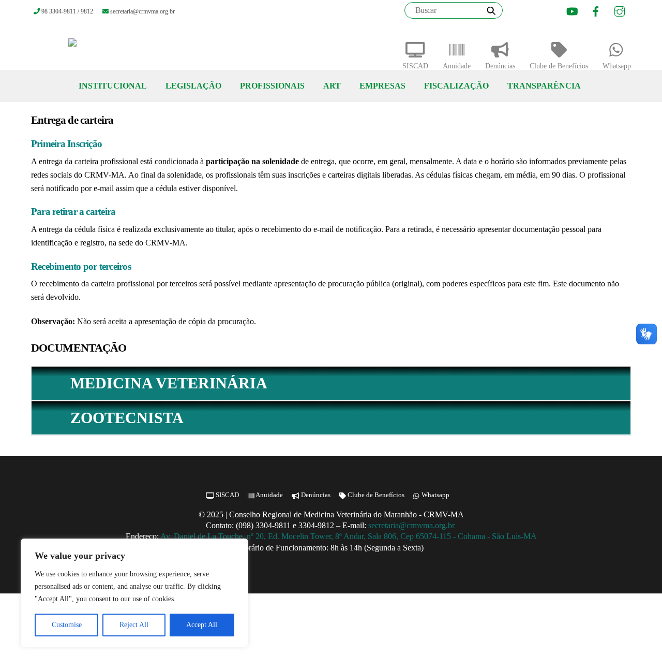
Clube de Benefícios (559, 66)
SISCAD (415, 66)
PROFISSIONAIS (272, 85)
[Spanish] (543, 12)
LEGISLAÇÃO (193, 85)
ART (332, 85)
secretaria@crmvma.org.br (412, 525)
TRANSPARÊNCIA (544, 85)
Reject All (133, 625)
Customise (67, 625)
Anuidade (457, 66)
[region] (134, 593)
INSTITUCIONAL (113, 85)
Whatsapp (617, 66)
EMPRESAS (382, 85)
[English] (530, 12)
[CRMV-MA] (105, 46)
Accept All (201, 625)
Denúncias (500, 66)
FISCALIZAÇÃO (456, 85)
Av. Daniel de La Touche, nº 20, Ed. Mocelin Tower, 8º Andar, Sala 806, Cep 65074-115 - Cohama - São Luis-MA (348, 536)
